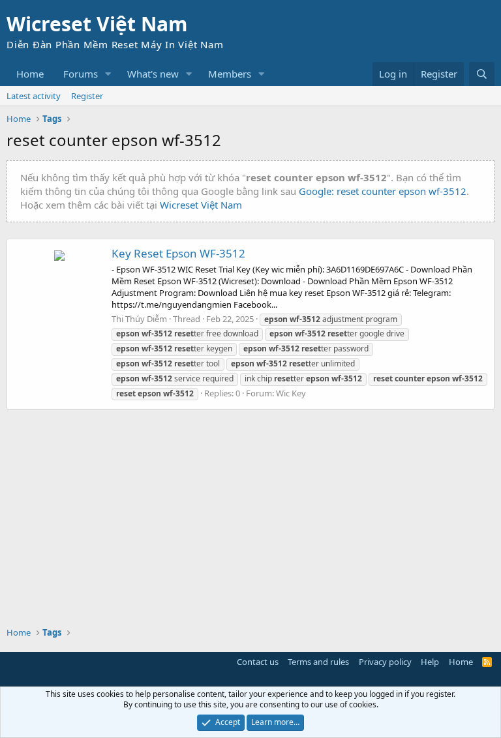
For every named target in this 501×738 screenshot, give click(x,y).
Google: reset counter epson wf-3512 (382, 191)
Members (229, 73)
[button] (108, 74)
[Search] (481, 74)
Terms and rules (318, 662)
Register (87, 96)
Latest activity (34, 96)
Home (30, 73)
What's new (153, 73)
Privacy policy (385, 662)
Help (430, 662)
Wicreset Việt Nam (201, 204)
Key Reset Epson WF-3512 (178, 253)
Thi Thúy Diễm (139, 319)
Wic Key (291, 393)
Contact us (258, 662)
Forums (80, 73)
